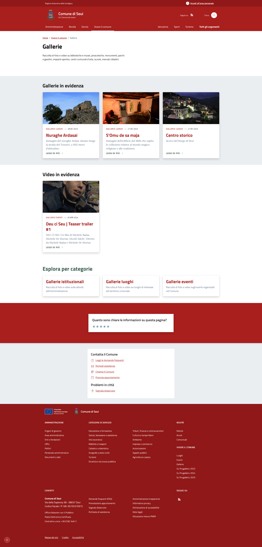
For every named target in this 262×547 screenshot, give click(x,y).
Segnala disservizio (97, 507)
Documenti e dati (53, 457)
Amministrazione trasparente (146, 498)
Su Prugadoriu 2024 (186, 473)
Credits (65, 537)
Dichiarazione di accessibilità (146, 507)
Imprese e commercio (142, 444)
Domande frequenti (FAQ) (100, 498)
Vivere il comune (59, 38)
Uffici (47, 444)
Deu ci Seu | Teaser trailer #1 (69, 226)
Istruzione (163, 27)
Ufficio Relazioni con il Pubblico (59, 512)
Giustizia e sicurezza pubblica (102, 461)
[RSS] (190, 15)
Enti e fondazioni (52, 439)
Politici (48, 448)
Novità (180, 422)
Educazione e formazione (100, 431)
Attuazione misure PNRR (144, 516)
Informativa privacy (142, 503)
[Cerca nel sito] (214, 15)
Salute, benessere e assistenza (103, 435)
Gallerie (180, 464)
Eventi (180, 460)
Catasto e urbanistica (98, 448)
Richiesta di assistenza (99, 512)
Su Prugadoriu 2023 (186, 468)
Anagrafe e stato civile (99, 452)
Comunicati (182, 439)
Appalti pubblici (140, 452)
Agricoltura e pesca (141, 457)
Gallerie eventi (54, 217)
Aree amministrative (54, 435)
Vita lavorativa (95, 439)
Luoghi (180, 455)
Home (45, 38)
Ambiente (137, 439)
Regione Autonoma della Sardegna (58, 3)
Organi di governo (53, 431)
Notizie (180, 431)
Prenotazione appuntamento (102, 503)
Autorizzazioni (139, 448)
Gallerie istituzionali (65, 281)
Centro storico (179, 135)
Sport (177, 27)
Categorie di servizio (100, 422)
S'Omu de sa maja (122, 135)
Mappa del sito (51, 537)
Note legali (138, 512)
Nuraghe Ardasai (61, 135)
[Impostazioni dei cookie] (7, 540)
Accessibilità (78, 537)
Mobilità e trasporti (97, 444)
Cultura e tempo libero (143, 435)
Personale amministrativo (57, 452)
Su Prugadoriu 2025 (186, 477)
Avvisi (179, 435)
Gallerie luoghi (54, 128)
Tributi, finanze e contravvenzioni (148, 431)
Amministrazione (54, 422)
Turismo (189, 27)
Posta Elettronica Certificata (58, 517)
